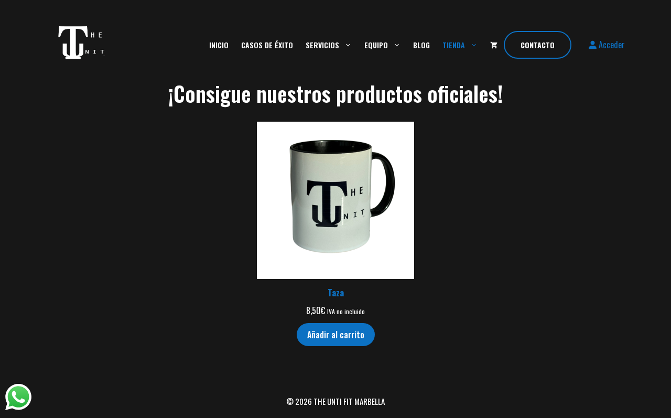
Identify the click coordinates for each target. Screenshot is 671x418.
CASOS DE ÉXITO (267, 44)
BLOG (421, 44)
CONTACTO (538, 44)
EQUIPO (376, 44)
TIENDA (453, 44)
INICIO (219, 44)
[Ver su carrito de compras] (494, 45)
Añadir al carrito (335, 334)
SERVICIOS (322, 44)
